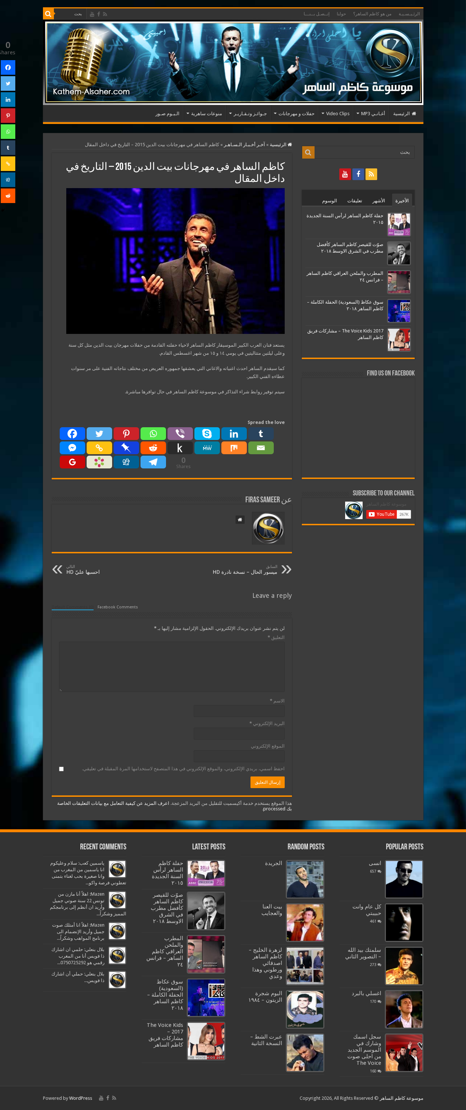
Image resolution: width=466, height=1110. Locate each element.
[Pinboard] (126, 447)
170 (373, 1001)
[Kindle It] (180, 447)
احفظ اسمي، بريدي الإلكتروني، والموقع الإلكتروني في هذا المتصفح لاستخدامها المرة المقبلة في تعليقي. (183, 768)
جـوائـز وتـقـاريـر (250, 113)
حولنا (341, 13)
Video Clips (338, 113)
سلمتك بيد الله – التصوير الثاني (363, 953)
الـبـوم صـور (167, 113)
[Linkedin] (234, 433)
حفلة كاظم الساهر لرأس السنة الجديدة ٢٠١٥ (167, 873)
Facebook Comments (118, 607)
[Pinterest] (126, 433)
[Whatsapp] (153, 433)
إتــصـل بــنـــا (316, 13)
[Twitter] (99, 433)
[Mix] (234, 447)
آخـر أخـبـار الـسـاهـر (244, 144)
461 (373, 921)
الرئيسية (401, 113)
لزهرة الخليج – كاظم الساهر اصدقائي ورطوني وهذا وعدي (265, 963)
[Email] (261, 447)
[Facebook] (98, 14)
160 (373, 1071)
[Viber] (180, 433)
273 (373, 964)
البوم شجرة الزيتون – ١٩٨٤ (265, 996)
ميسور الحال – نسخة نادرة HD (245, 569)
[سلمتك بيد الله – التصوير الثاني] (404, 966)
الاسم (277, 701)
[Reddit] (153, 447)
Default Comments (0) (73, 607)
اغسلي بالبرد (366, 993)
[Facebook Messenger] (72, 447)
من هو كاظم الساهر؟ (372, 13)
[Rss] (105, 14)
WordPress (80, 1098)
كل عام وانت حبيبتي (366, 909)
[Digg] (126, 462)
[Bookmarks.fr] (99, 462)
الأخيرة (402, 200)
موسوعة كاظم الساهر (401, 1098)
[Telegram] (153, 462)
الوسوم (329, 200)
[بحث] (48, 13)
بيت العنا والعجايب (271, 909)
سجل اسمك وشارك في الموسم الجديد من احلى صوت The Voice (364, 1049)
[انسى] (404, 879)
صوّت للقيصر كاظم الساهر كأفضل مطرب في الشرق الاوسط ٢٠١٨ (167, 908)
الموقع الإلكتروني (268, 746)
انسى (375, 863)
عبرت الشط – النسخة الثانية (266, 1040)
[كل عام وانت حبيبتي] (404, 922)
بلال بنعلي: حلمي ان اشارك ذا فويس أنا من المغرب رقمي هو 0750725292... (77, 956)
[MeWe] (207, 447)
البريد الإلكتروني (267, 723)
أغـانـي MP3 (373, 113)
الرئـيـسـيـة (409, 13)
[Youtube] (92, 14)
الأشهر (378, 200)
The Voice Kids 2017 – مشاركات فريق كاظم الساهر (165, 1035)
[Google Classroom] (72, 462)
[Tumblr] (261, 433)
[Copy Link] (99, 447)
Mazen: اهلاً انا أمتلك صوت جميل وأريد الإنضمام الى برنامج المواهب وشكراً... (78, 931)
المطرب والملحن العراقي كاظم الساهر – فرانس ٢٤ (164, 951)
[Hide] (3, 210)
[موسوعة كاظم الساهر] (233, 62)
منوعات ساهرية (206, 113)
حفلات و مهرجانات (297, 113)
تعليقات (354, 200)
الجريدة (273, 863)
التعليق (276, 637)
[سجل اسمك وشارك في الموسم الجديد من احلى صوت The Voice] (404, 1053)
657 (373, 871)
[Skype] (207, 433)
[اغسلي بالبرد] (404, 1009)
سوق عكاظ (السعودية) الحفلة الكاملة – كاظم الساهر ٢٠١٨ (165, 994)
